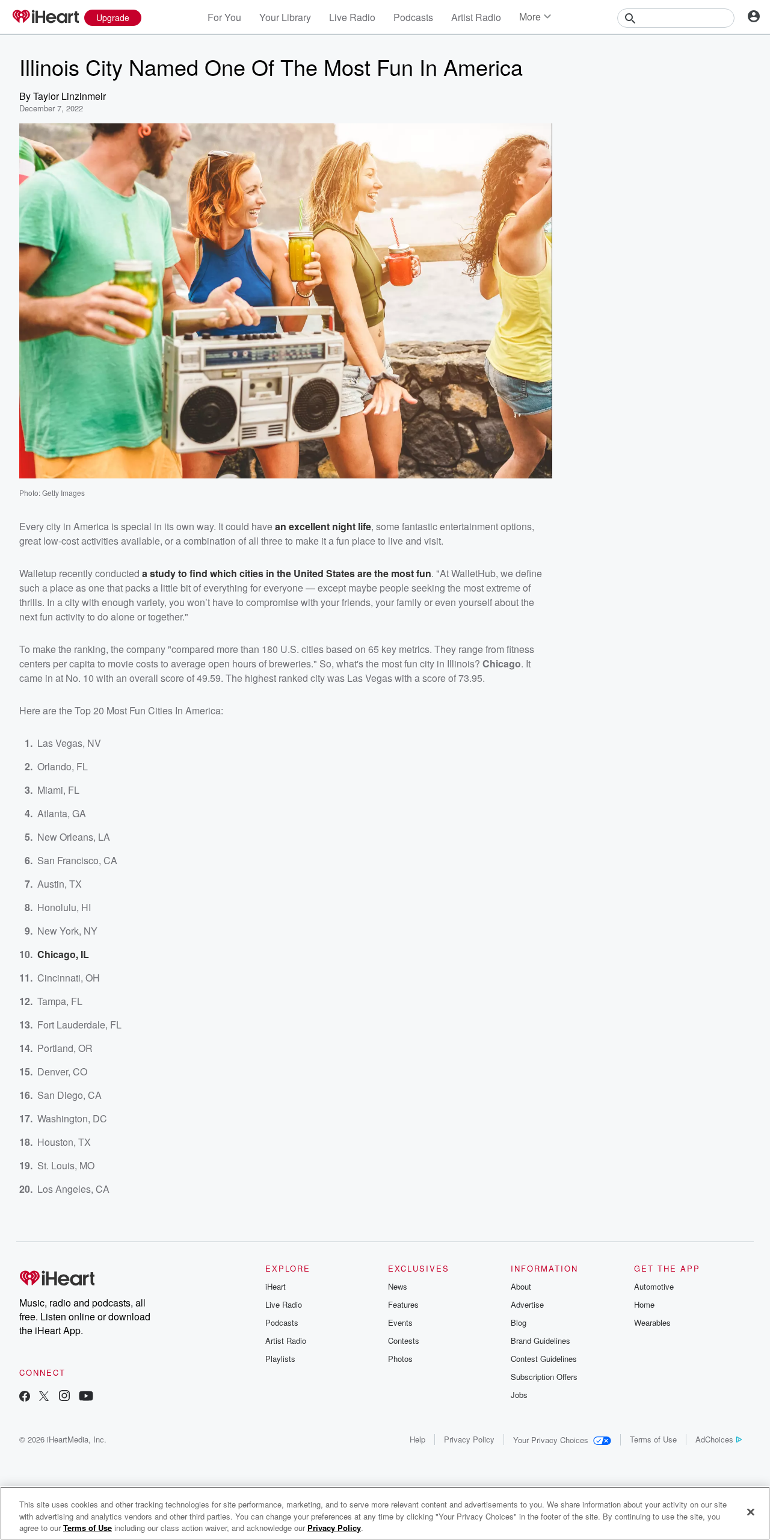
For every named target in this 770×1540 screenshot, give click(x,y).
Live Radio (352, 17)
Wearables (652, 1322)
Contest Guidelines (544, 1358)
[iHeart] (45, 17)
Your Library (285, 17)
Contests (403, 1340)
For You (224, 17)
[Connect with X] (44, 1397)
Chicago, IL (63, 954)
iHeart (275, 1286)
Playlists (280, 1358)
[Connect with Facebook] (24, 1397)
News (397, 1286)
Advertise (527, 1304)
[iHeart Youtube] (86, 1397)
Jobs (519, 1394)
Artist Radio (476, 17)
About (521, 1286)
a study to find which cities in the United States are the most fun (286, 573)
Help (417, 1439)
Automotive (654, 1286)
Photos (400, 1358)
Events (400, 1322)
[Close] (751, 1511)
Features (403, 1304)
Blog (518, 1322)
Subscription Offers (544, 1376)
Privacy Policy (469, 1439)
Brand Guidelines (540, 1340)
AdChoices (714, 1439)
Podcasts (413, 17)
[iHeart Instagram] (64, 1397)
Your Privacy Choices (550, 1440)
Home (644, 1304)
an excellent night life (323, 526)
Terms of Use (653, 1439)
